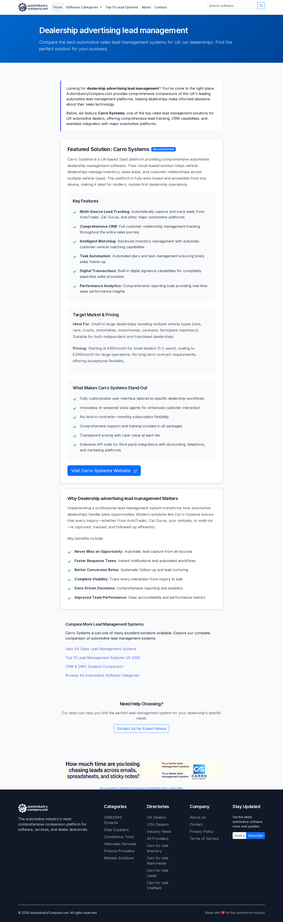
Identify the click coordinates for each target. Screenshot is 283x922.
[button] (84, 7)
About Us (198, 817)
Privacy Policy (202, 831)
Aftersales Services (120, 844)
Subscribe (255, 835)
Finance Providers (119, 851)
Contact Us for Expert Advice (141, 728)
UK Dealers (156, 817)
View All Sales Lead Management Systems (100, 649)
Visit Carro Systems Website (101, 470)
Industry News (159, 831)
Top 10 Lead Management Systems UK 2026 (102, 657)
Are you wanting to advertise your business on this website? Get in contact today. (141, 788)
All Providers (157, 838)
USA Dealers (158, 824)
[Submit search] (261, 5)
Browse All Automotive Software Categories (102, 675)
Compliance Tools (119, 837)
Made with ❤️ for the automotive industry (235, 912)
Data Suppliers (116, 829)
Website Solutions (119, 858)
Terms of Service (204, 838)
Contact (196, 824)
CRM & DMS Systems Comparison (94, 666)
